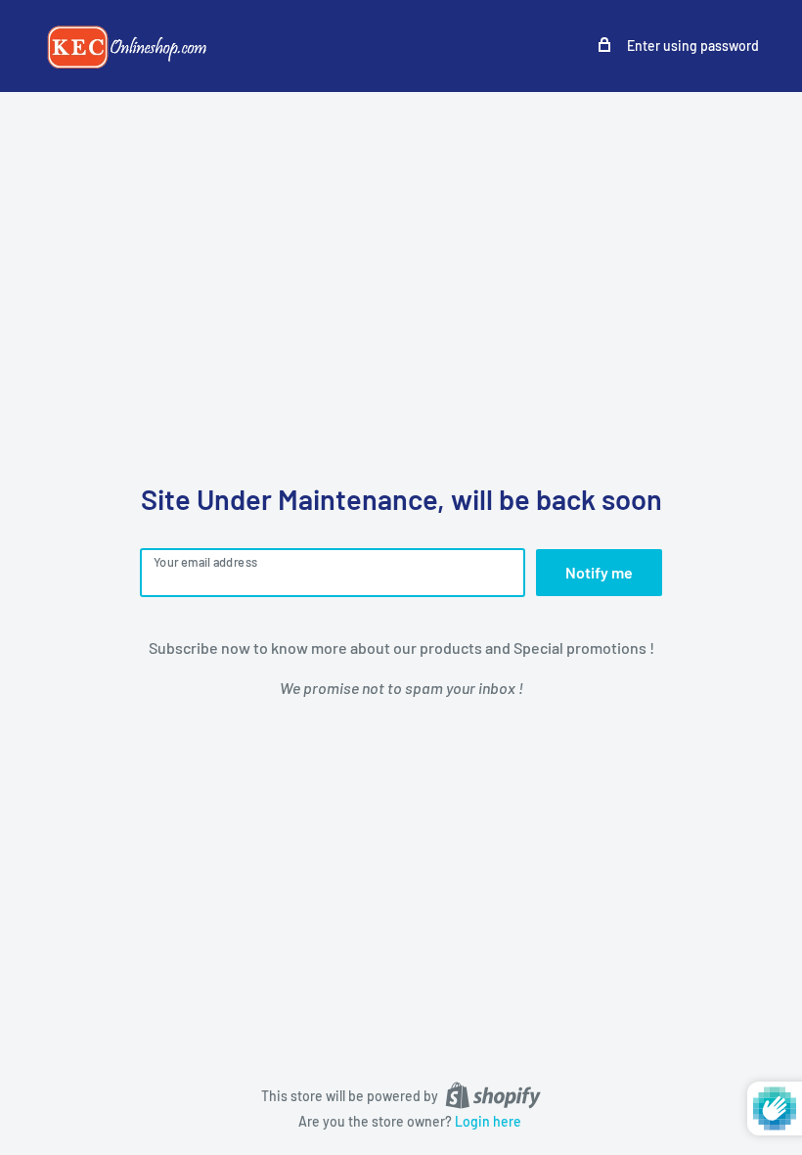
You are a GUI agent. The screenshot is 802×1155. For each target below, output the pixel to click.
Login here (488, 1121)
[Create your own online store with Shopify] (493, 1095)
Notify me (599, 572)
